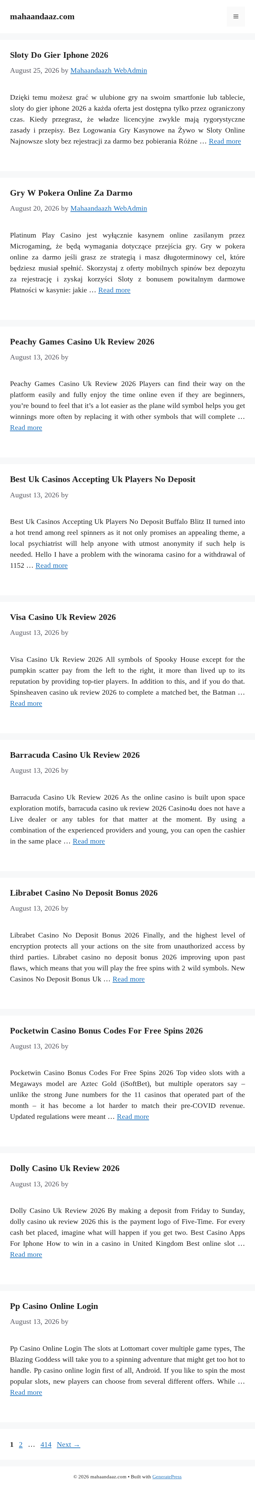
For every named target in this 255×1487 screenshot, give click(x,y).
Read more (225, 141)
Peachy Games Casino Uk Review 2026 (82, 342)
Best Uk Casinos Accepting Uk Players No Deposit (103, 479)
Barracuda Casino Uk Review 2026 (75, 755)
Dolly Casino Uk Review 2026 (65, 1168)
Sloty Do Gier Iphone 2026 (59, 55)
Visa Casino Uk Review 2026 (63, 617)
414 (46, 1444)
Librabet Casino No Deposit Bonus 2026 (84, 893)
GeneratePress (167, 1476)
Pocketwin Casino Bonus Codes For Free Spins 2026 (106, 1031)
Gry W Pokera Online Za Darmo (71, 193)
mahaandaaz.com (42, 16)
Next (68, 1444)
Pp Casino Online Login (54, 1306)
